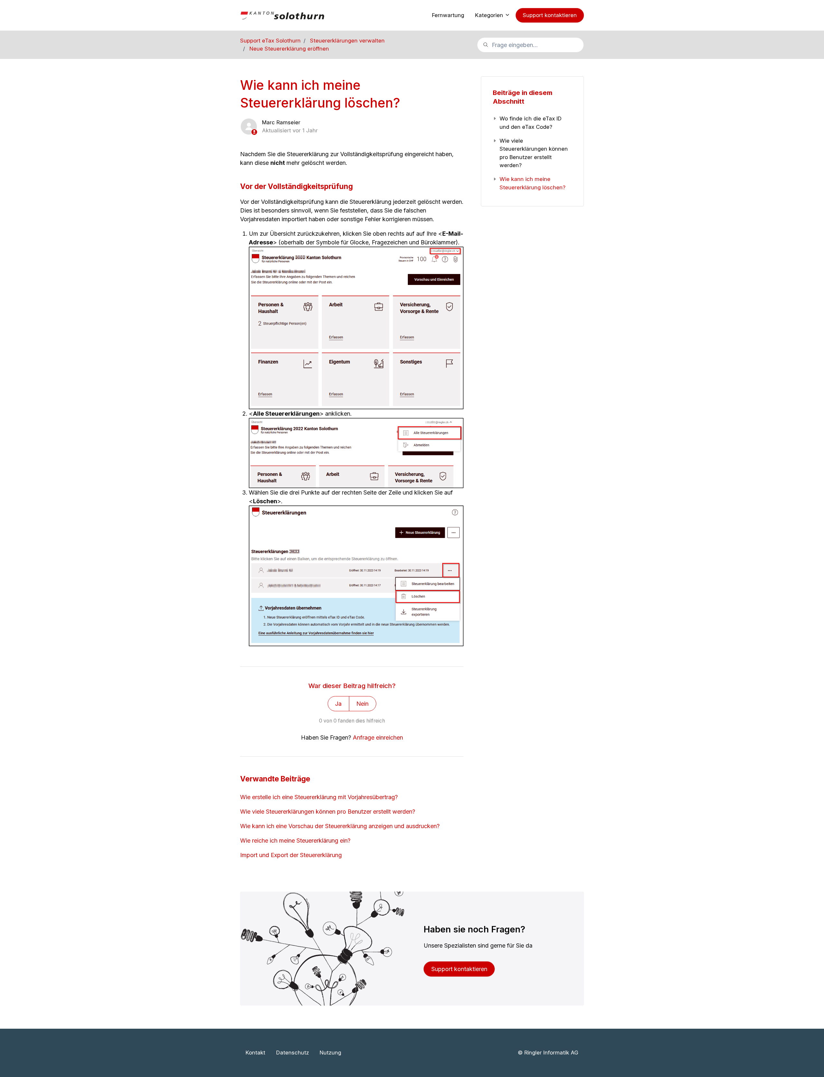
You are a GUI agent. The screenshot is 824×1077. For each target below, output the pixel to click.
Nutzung (330, 1052)
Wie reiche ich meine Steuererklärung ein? (295, 840)
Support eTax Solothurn (270, 40)
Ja (338, 703)
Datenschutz (292, 1052)
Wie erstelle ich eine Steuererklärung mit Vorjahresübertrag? (319, 797)
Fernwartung (448, 15)
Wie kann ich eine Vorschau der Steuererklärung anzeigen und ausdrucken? (340, 826)
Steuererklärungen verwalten (347, 40)
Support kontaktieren (550, 15)
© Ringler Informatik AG (548, 1052)
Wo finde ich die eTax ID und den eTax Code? (531, 122)
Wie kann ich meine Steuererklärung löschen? (533, 183)
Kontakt (255, 1052)
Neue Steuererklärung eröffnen (289, 48)
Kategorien (490, 15)
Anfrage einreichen (378, 737)
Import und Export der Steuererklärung (291, 855)
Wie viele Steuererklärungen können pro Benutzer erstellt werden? (327, 811)
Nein (362, 703)
